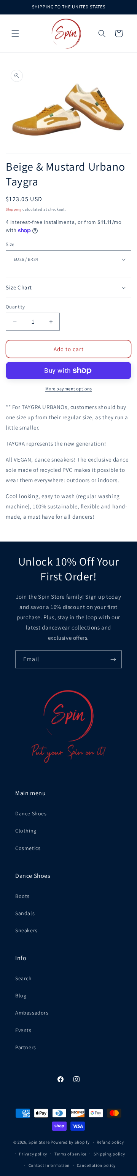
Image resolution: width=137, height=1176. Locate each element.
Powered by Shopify (70, 1142)
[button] (15, 33)
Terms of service (70, 1154)
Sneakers (26, 930)
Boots (22, 896)
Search (23, 978)
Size (10, 244)
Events (23, 1030)
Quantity (15, 307)
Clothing (26, 830)
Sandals (25, 913)
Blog (20, 995)
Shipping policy (109, 1154)
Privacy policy (33, 1154)
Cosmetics (27, 848)
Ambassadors (32, 1012)
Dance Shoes (31, 813)
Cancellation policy (96, 1165)
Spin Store (39, 1142)
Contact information (49, 1165)
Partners (25, 1047)
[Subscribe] (113, 659)
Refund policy (110, 1142)
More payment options (68, 388)
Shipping (14, 209)
